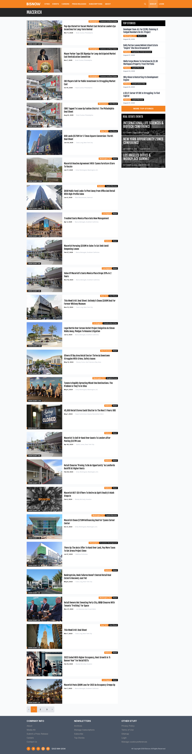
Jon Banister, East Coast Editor (86, 609)
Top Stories (79, 738)
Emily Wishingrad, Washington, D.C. (87, 170)
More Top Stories (143, 108)
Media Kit (31, 730)
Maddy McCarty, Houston (83, 499)
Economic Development (108, 543)
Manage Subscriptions (84, 730)
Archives (78, 726)
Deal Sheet (113, 104)
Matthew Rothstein (81, 554)
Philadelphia (93, 21)
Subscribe (78, 734)
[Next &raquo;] (52, 709)
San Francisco (106, 351)
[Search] (145, 4)
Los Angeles (107, 213)
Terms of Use (127, 730)
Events (55, 4)
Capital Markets (111, 186)
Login (161, 4)
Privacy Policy (128, 726)
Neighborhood (112, 378)
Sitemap (125, 734)
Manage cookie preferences (134, 742)
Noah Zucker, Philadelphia (84, 33)
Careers (65, 4)
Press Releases (79, 4)
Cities (47, 4)
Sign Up (153, 4)
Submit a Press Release (37, 734)
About (108, 4)
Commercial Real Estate (108, 21)
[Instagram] (43, 748)
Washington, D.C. (105, 158)
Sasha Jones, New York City (85, 444)
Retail (115, 158)
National (101, 186)
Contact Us (32, 742)
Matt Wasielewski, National (84, 197)
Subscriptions (95, 4)
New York (104, 131)
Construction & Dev (110, 323)
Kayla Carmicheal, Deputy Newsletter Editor (89, 414)
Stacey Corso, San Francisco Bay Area (88, 362)
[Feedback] (48, 748)
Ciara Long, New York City (84, 142)
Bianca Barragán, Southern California (86, 222)
